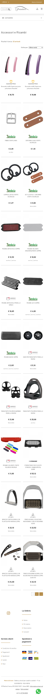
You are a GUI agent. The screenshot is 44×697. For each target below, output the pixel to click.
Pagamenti (6, 652)
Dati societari (24, 689)
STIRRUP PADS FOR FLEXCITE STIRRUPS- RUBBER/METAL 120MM (33, 467)
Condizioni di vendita (9, 648)
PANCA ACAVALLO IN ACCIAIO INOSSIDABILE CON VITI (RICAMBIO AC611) (33, 521)
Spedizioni (5, 656)
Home (25, 620)
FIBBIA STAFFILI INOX (11, 140)
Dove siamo (27, 628)
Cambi (4, 660)
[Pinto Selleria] (22, 12)
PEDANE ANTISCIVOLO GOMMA (11, 249)
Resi (4, 664)
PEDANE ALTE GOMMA (33, 303)
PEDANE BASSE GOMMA (11, 357)
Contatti (26, 632)
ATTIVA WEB (24, 693)
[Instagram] (8, 614)
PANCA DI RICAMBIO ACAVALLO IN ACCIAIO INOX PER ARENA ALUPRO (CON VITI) (33, 575)
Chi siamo (26, 624)
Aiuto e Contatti (37, 2)
